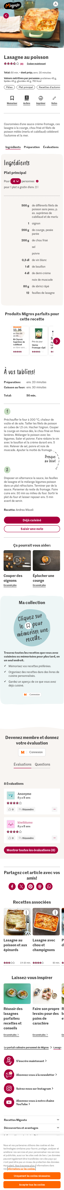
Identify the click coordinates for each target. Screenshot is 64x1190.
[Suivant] (56, 341)
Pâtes (9, 87)
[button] (11, 824)
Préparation (32, 147)
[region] (32, 1162)
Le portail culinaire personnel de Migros (26, 1047)
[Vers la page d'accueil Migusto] (13, 4)
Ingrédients (13, 147)
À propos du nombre (37, 181)
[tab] (32, 1120)
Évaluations (51, 147)
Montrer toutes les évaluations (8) (31, 850)
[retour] (6, 15)
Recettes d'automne (50, 87)
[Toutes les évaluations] (11, 63)
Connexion (35, 694)
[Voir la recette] (17, 937)
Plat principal (26, 87)
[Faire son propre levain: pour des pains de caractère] (46, 1010)
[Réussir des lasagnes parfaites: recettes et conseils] (17, 1010)
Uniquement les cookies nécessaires (32, 1175)
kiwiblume (25, 822)
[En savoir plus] (17, 580)
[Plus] (54, 809)
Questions (42, 764)
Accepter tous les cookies (32, 1184)
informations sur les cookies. (21, 1168)
